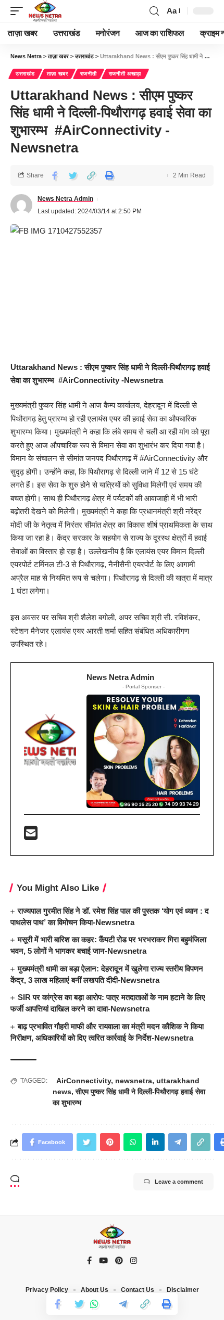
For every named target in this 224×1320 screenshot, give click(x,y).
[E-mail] (31, 835)
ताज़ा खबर (57, 73)
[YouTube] (103, 1261)
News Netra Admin (65, 198)
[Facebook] (89, 1261)
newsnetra (133, 1080)
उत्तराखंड (25, 73)
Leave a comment (179, 1181)
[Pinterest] (119, 1261)
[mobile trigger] (19, 11)
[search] (154, 11)
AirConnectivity (82, 1080)
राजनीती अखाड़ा (125, 73)
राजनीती (88, 73)
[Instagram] (134, 1261)
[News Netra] (45, 11)
